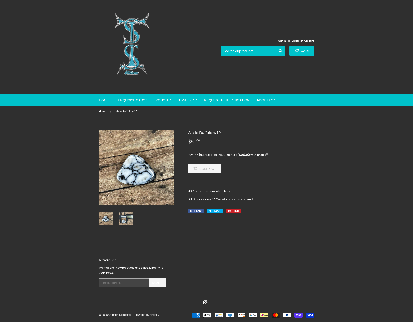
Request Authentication (227, 100)
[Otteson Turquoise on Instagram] (205, 303)
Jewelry (186, 100)
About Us (265, 100)
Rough (162, 100)
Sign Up (157, 282)
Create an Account (303, 41)
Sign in (282, 41)
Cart (305, 50)
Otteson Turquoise (119, 314)
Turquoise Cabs (131, 100)
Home (104, 100)
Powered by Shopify (146, 314)
